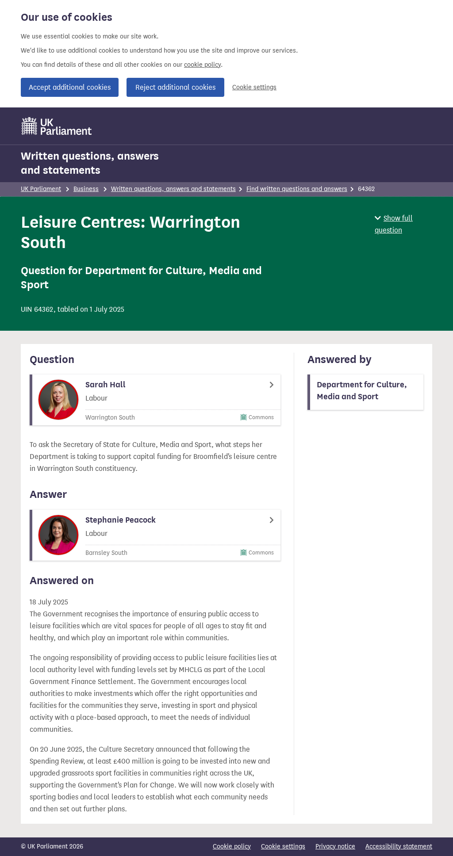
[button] (403, 224)
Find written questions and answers (296, 189)
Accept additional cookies (70, 87)
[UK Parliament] (57, 126)
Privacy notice (335, 846)
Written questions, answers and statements (90, 163)
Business (86, 189)
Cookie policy (232, 846)
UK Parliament (41, 189)
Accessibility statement (398, 846)
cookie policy (202, 65)
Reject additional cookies (175, 87)
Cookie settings (254, 87)
